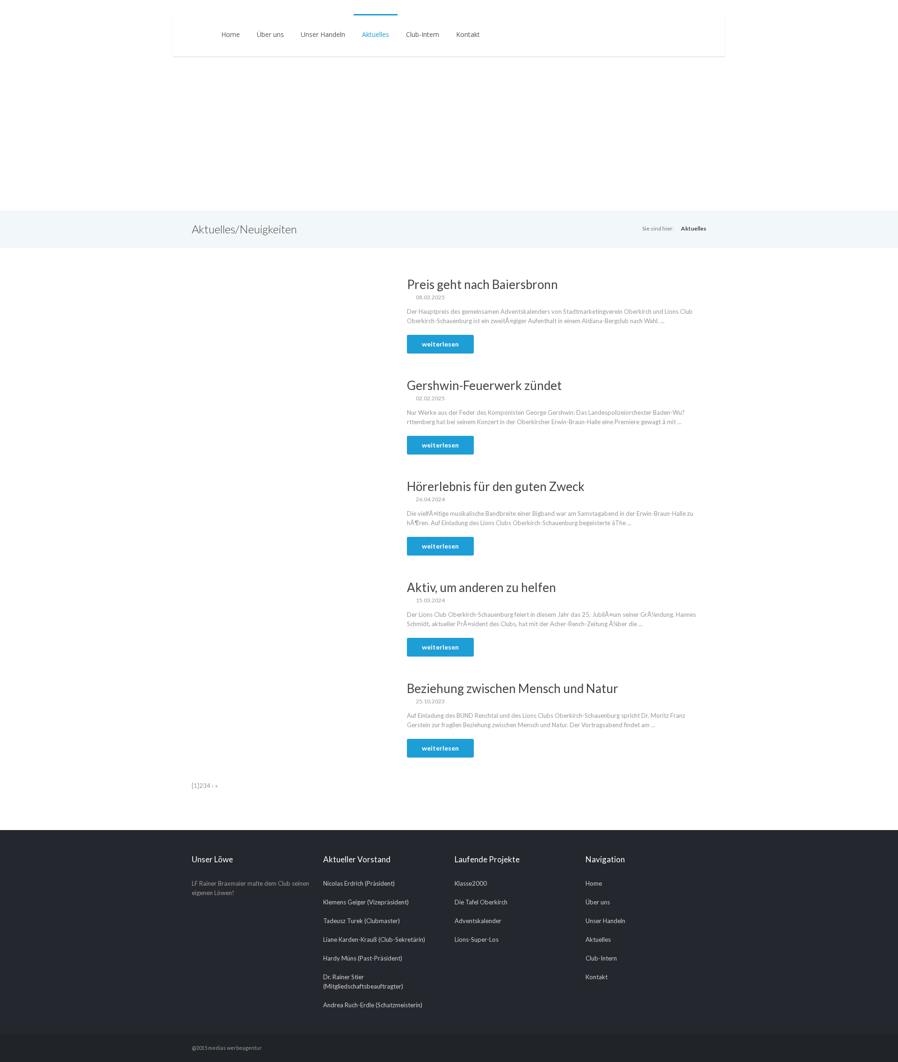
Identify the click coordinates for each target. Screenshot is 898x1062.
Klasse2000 (471, 883)
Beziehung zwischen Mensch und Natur (512, 688)
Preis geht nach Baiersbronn (482, 284)
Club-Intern (422, 34)
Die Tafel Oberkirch (481, 902)
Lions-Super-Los (477, 939)
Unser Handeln (323, 34)
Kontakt (468, 34)
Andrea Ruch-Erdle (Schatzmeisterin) (372, 1005)
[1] (195, 785)
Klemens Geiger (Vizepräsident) (366, 902)
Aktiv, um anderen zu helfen (481, 587)
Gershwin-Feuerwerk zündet (484, 385)
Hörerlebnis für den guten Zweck (496, 486)
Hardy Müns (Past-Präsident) (362, 958)
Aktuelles (375, 34)
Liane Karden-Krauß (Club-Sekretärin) (374, 939)
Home (230, 34)
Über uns (270, 34)
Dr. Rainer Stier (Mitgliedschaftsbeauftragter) (363, 981)
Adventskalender (478, 921)
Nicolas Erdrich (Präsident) (359, 883)
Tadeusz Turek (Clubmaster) (361, 921)
